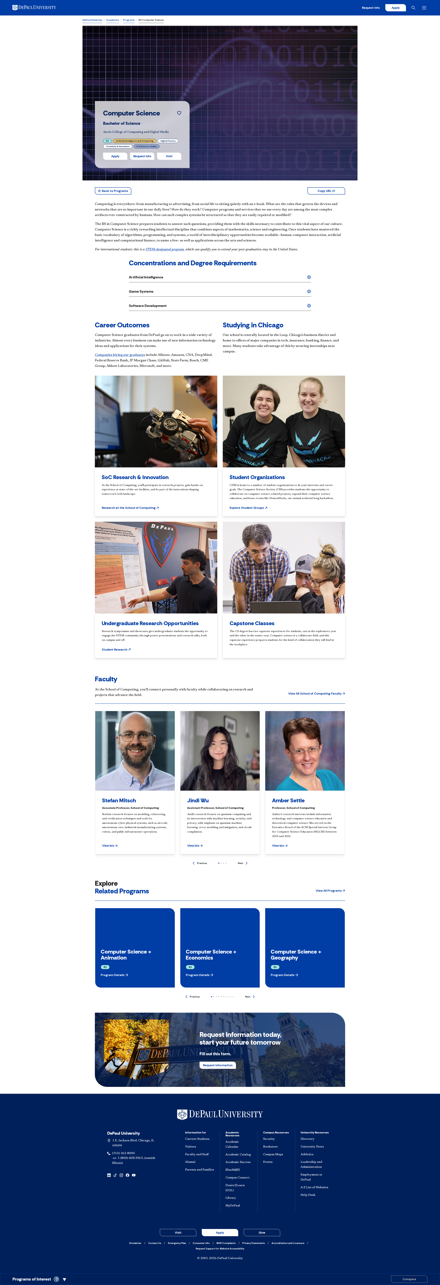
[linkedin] (109, 1175)
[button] (113, 191)
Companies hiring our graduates (120, 355)
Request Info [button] (142, 156)
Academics (112, 19)
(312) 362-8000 (123, 1153)
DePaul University (92, 19)
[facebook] (127, 1175)
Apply (396, 8)
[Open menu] (425, 7)
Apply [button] (115, 156)
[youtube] (133, 1175)
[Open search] (414, 8)
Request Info (371, 8)
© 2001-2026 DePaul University (220, 1258)
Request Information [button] (218, 1065)
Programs (129, 19)
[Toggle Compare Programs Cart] (220, 1279)
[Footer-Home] (220, 1115)
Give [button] (262, 1233)
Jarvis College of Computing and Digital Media (136, 132)
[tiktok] (115, 1175)
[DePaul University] (39, 7)
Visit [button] (169, 156)
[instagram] (121, 1175)
